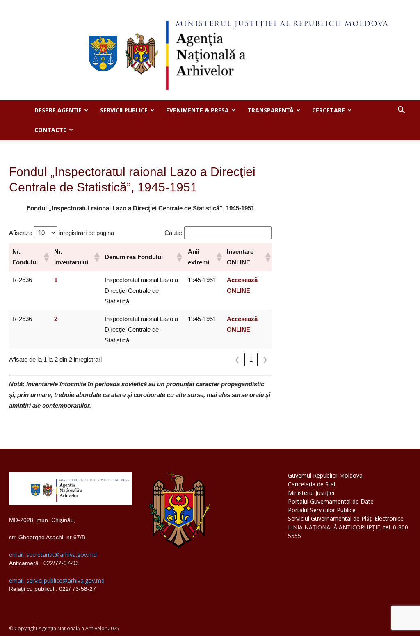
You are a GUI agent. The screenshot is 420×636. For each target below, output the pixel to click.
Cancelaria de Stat (312, 484)
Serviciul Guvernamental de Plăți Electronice (346, 518)
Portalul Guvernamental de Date (331, 501)
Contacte (50, 130)
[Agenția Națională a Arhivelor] (210, 50)
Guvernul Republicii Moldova (325, 475)
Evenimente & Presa (197, 110)
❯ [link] (265, 359)
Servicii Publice (124, 110)
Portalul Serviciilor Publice (322, 510)
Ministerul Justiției (311, 493)
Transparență (270, 110)
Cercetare (328, 110)
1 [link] (251, 359)
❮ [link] (237, 359)
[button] (401, 111)
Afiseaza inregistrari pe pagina (61, 232)
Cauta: (173, 232)
